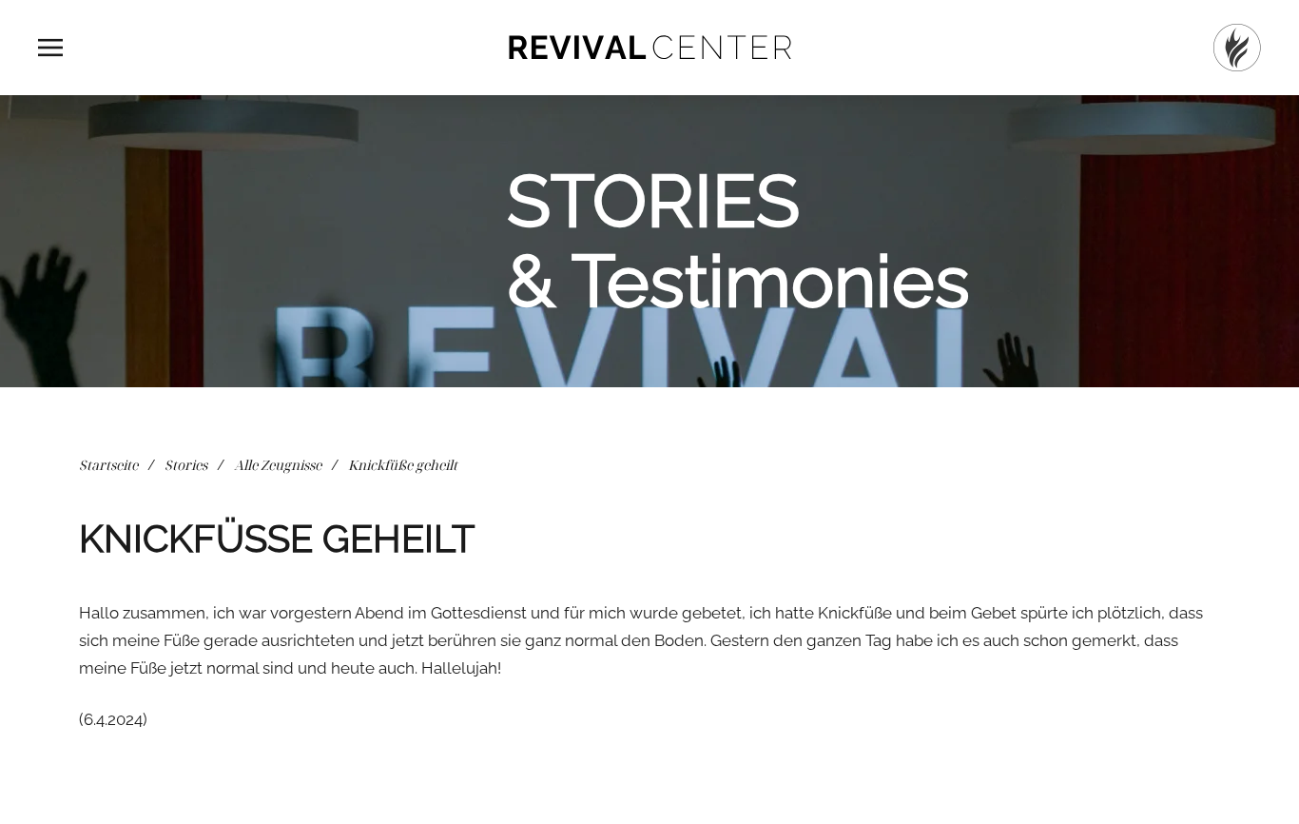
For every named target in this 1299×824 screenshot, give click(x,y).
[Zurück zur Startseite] (649, 47)
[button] (50, 47)
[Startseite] (1237, 47)
